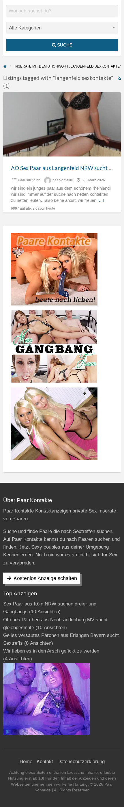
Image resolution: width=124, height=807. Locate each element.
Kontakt (45, 761)
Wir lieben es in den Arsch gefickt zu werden (51, 651)
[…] (100, 200)
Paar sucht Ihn (29, 180)
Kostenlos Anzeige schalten (45, 578)
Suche (64, 44)
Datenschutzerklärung (81, 761)
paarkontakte (62, 180)
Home (26, 761)
